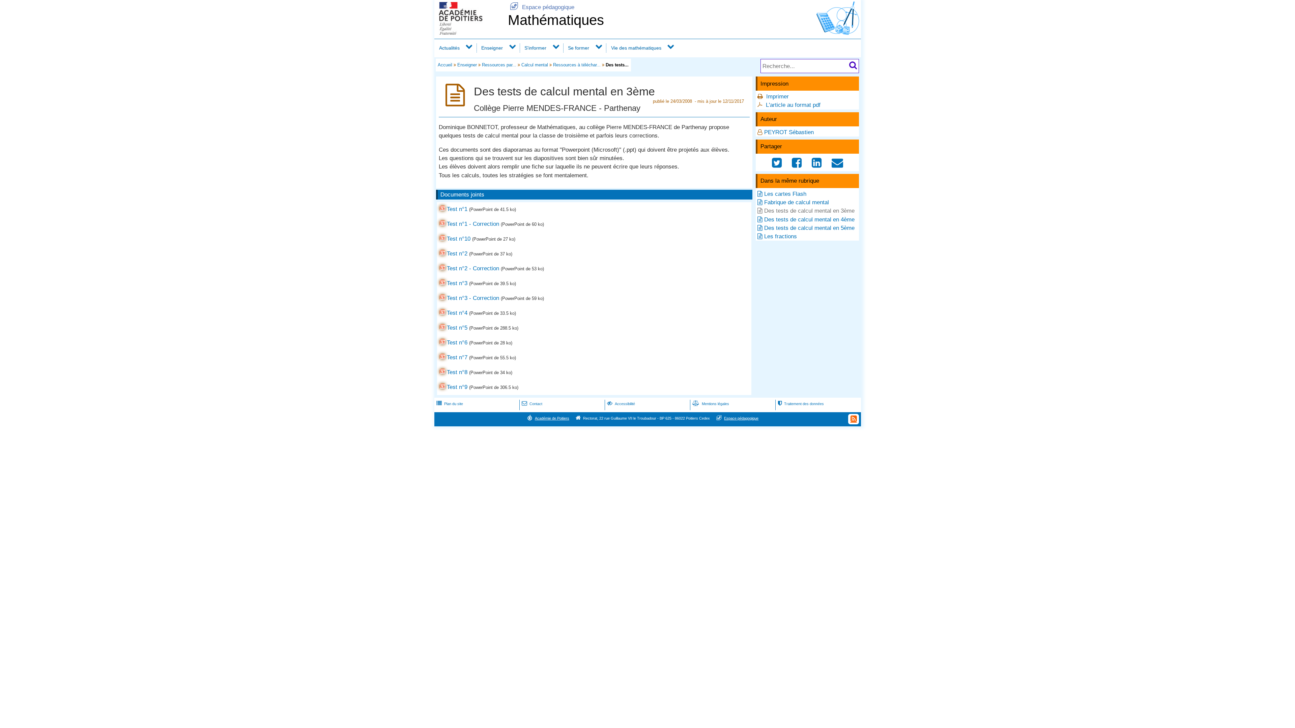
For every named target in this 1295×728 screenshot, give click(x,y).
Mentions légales (710, 404)
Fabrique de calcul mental (796, 202)
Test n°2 (457, 253)
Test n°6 (457, 342)
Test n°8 (457, 372)
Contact (532, 404)
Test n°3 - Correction (473, 298)
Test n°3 (457, 283)
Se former (578, 48)
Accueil (445, 64)
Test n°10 (458, 239)
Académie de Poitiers (552, 418)
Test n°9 (457, 387)
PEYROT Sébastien (789, 132)
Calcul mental (534, 64)
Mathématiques (556, 20)
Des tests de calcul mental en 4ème (809, 219)
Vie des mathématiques (636, 48)
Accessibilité (621, 404)
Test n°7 (457, 357)
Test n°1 (457, 209)
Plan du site (449, 404)
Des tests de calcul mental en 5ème (809, 228)
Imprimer (777, 96)
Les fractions (780, 236)
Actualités (449, 48)
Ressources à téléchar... (577, 64)
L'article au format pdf (793, 105)
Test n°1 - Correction (473, 224)
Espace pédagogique (542, 7)
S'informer (535, 48)
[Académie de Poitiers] (469, 33)
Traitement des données (801, 404)
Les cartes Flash (785, 194)
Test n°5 (457, 328)
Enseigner (492, 48)
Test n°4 (457, 313)
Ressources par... (499, 64)
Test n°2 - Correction (473, 268)
